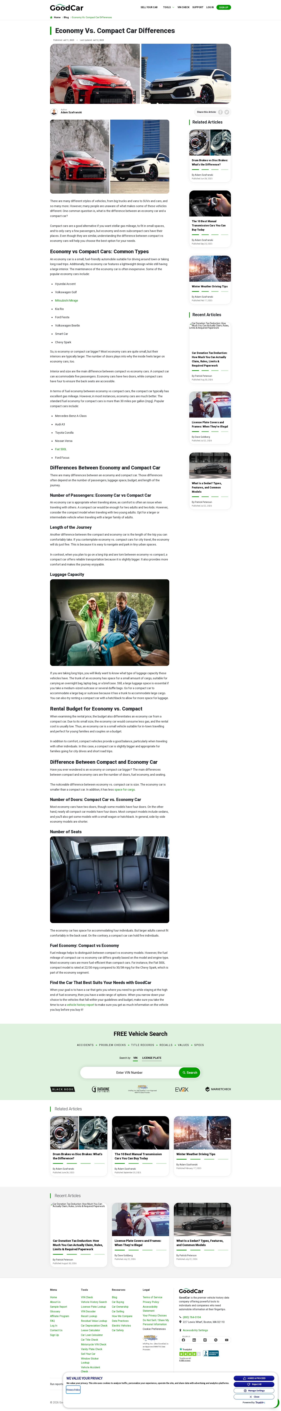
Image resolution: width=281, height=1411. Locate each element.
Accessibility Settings (195, 1330)
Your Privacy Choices (155, 1315)
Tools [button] (167, 7)
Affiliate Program (59, 1316)
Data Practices (120, 1320)
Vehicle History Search (94, 1302)
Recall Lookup (89, 1316)
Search (192, 1073)
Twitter (226, 112)
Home (53, 1297)
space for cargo (124, 789)
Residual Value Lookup (94, 1320)
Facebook (220, 112)
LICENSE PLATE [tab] (151, 1057)
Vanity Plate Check (91, 1349)
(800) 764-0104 (192, 1317)
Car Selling (118, 1311)
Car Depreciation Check (94, 1325)
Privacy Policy (151, 1302)
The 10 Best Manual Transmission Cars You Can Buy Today (209, 225)
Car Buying (118, 1302)
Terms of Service (152, 1297)
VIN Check (183, 7)
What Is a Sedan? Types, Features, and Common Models (207, 487)
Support (197, 7)
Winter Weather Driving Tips (210, 286)
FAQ (52, 1320)
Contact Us (56, 1330)
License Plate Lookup (93, 1306)
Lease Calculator (90, 1330)
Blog (114, 1297)
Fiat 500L (61, 449)
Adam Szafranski (71, 112)
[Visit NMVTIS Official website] (150, 1339)
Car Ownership (120, 1306)
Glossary (55, 1311)
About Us (55, 1302)
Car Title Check (89, 1339)
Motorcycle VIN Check (93, 1344)
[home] (66, 7)
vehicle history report (80, 1004)
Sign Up (223, 7)
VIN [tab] (135, 1057)
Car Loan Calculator (92, 1335)
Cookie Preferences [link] (154, 1329)
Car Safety (118, 1330)
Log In (53, 1325)
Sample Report (58, 1306)
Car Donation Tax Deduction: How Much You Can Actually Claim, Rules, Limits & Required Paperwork (78, 1245)
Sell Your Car (149, 7)
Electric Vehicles (121, 1325)
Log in (210, 7)
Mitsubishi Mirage (66, 300)
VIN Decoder (88, 1311)
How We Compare (122, 1316)
